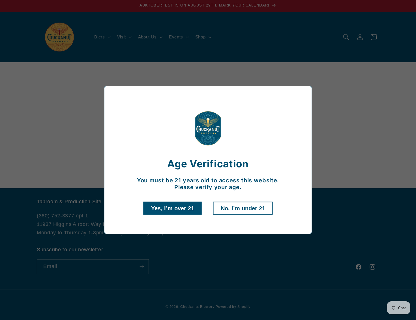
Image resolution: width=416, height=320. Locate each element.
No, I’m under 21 (243, 208)
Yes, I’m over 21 (172, 208)
